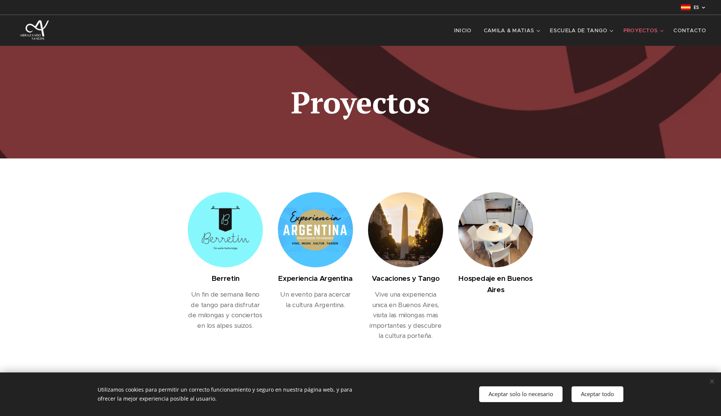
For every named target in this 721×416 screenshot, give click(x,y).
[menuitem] (465, 30)
